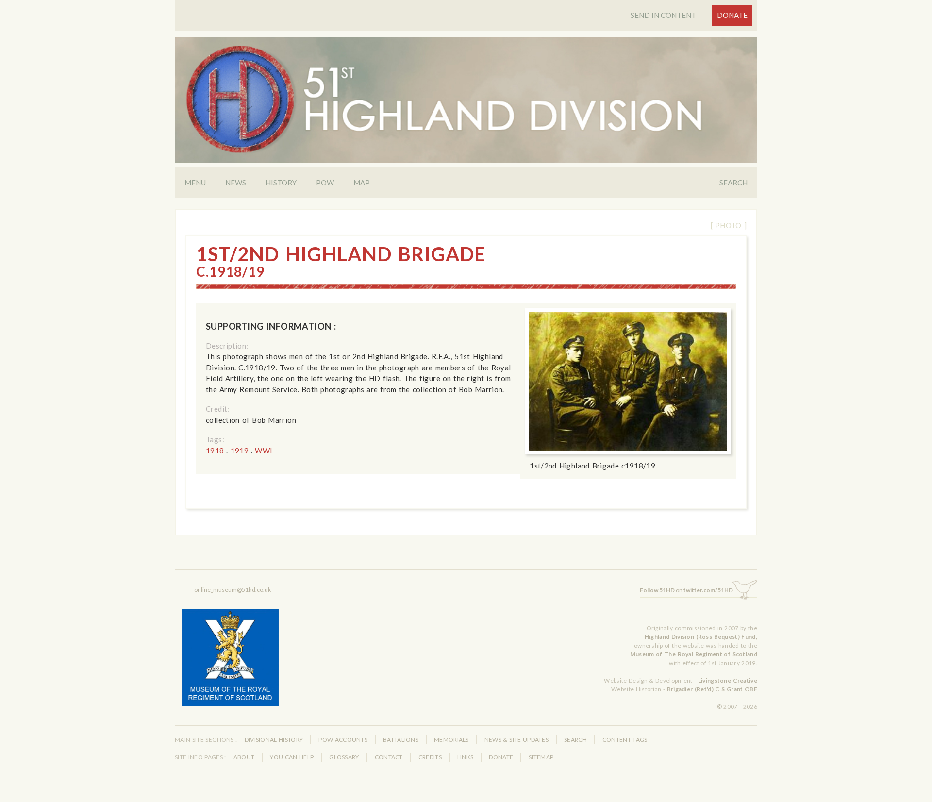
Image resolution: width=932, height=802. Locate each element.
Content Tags (625, 739)
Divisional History (274, 739)
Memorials (451, 739)
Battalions (400, 739)
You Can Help (292, 757)
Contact (389, 757)
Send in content (663, 15)
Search (733, 182)
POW (325, 182)
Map (361, 182)
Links (465, 757)
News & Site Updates (516, 739)
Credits (430, 757)
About (244, 757)
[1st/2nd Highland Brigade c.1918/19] (628, 381)
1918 (215, 450)
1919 (240, 450)
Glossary (344, 757)
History (281, 182)
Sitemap (541, 757)
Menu (195, 182)
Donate (732, 15)
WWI (263, 450)
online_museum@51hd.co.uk (232, 589)
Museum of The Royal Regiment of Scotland (693, 654)
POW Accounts (342, 739)
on (686, 590)
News (235, 182)
